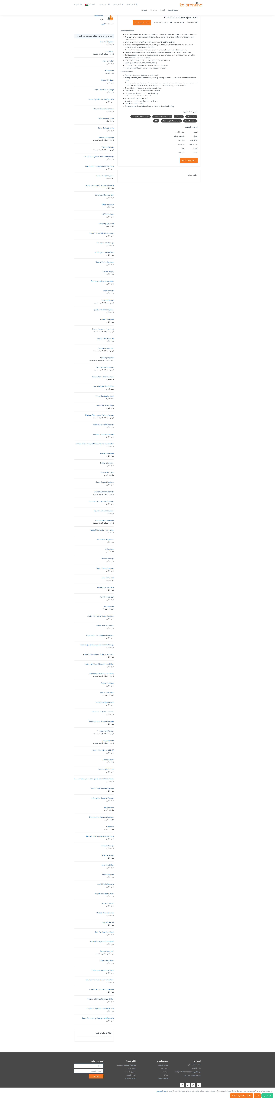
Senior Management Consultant (102, 942)
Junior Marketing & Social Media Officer (99, 664)
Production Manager (106, 138)
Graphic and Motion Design (104, 90)
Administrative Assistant (105, 626)
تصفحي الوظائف (163, 1065)
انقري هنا (187, 1075)
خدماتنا (166, 1075)
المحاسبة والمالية (130, 1078)
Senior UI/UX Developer (105, 406)
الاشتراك (96, 1076)
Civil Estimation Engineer (104, 520)
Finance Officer (108, 760)
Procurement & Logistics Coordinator (100, 836)
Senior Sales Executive (105, 339)
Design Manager (108, 300)
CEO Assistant (109, 51)
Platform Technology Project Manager (99, 415)
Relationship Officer (106, 961)
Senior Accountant (107, 693)
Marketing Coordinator (105, 587)
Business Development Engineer (101, 817)
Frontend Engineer (107, 453)
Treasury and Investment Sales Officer (99, 980)
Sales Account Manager (105, 367)
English (76, 4)
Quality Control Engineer (105, 262)
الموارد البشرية (131, 1075)
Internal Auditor (108, 61)
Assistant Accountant (106, 348)
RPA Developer (108, 214)
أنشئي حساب (117, 4)
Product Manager (107, 846)
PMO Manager (108, 607)
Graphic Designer (107, 80)
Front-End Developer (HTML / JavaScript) (98, 654)
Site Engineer (109, 808)
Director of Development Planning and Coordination (94, 444)
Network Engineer (107, 42)
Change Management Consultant (101, 674)
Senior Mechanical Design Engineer (100, 616)
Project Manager (108, 147)
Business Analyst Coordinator (103, 712)
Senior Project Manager (105, 568)
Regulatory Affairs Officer (104, 894)
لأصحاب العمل (131, 4)
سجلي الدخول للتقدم (142, 23)
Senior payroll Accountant (104, 195)
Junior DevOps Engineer (105, 176)
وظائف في (92, 4)
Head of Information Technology (102, 530)
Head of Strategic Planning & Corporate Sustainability (94, 779)
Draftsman (110, 827)
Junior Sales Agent (107, 473)
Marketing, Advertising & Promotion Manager (97, 645)
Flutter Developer (107, 683)
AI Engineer (109, 549)
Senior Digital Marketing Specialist (101, 99)
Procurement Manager (105, 243)
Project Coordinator (106, 597)
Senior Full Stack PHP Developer (101, 233)
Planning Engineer (107, 358)
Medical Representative (105, 913)
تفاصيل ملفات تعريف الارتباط (241, 1096)
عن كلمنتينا (165, 1072)
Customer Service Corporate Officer (100, 999)
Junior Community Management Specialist (98, 1018)
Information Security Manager (103, 798)
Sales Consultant (108, 903)
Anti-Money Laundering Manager (101, 989)
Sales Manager (108, 291)
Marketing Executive (106, 224)
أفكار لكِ (162, 10)
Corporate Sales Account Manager (101, 501)
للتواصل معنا (164, 1068)
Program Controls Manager (104, 492)
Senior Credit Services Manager (102, 788)
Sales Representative (106, 118)
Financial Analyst (108, 855)
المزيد (103, 24)
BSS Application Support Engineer (101, 721)
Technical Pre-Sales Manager (103, 425)
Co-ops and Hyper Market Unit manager (99, 157)
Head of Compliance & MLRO (103, 750)
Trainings (153, 10)
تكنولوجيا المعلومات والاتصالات (126, 1065)
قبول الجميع (267, 1096)
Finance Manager (107, 559)
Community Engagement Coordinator (99, 166)
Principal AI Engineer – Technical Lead (100, 1009)
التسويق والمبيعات (130, 1072)
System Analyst (108, 272)
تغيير (257, 1096)
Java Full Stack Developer (104, 932)
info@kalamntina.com (183, 1072)
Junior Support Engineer (105, 482)
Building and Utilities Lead (104, 252)
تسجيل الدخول (103, 4)
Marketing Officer (107, 865)
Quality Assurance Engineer (104, 310)
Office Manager (108, 875)
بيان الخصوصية (161, 1091)
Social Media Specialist (105, 884)
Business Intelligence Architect (102, 281)
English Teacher (108, 922)
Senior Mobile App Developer (103, 377)
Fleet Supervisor (108, 205)
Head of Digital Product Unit (103, 386)
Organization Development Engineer (100, 635)
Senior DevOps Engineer (105, 396)
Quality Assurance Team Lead (103, 329)
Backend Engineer (107, 319)
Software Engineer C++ (105, 540)
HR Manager (109, 71)
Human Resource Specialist (103, 109)
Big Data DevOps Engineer (104, 511)
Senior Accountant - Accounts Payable (99, 185)
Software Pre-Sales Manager (103, 434)
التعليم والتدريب (131, 1068)
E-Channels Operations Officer (103, 970)
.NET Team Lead (108, 578)
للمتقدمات (144, 10)
